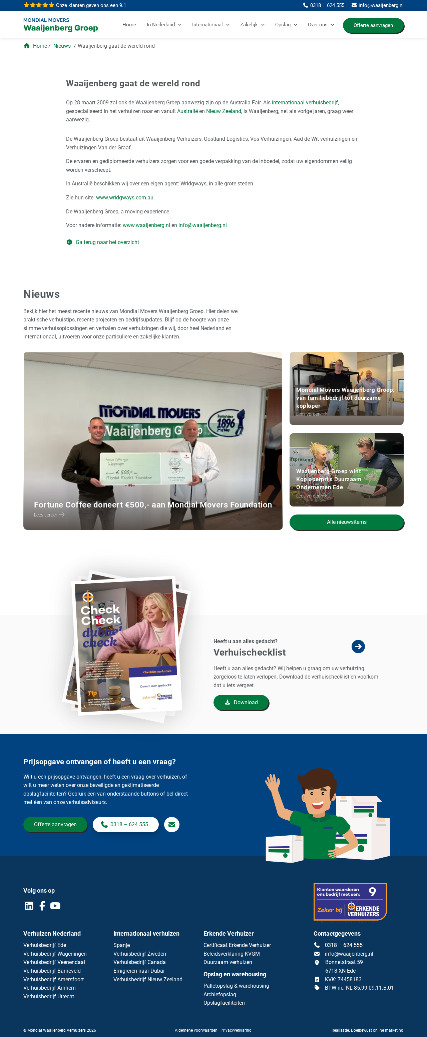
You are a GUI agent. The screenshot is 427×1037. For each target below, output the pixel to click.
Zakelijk (249, 25)
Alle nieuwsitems (347, 522)
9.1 (90, 5)
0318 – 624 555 (129, 824)
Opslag (283, 25)
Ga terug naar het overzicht (106, 242)
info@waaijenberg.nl (349, 954)
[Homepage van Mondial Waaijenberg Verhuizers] (60, 26)
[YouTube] (55, 907)
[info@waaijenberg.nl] (171, 824)
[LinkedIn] (29, 907)
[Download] (131, 676)
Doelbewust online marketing (377, 1030)
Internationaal (207, 25)
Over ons (318, 25)
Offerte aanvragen (373, 25)
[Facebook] (42, 907)
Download (245, 702)
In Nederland (161, 25)
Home (129, 25)
